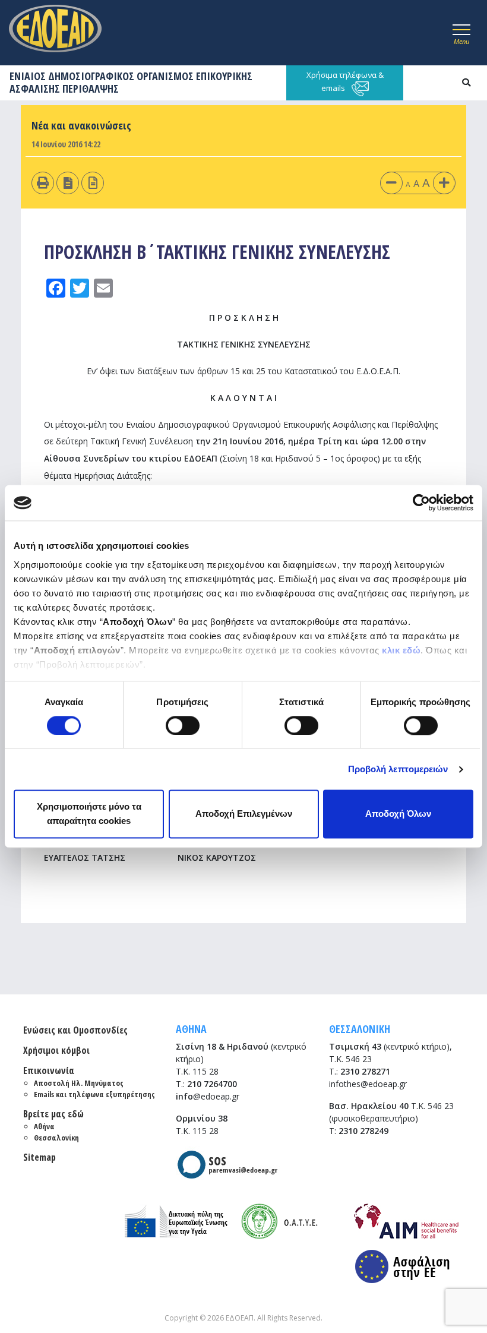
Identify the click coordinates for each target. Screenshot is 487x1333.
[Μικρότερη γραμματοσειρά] (391, 183)
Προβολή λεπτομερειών (398, 769)
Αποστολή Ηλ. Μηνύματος (79, 1083)
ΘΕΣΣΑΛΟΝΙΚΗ (359, 1029)
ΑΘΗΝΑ (191, 1029)
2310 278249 (363, 1130)
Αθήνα (44, 1126)
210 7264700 (212, 1083)
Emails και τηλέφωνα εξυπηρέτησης (94, 1094)
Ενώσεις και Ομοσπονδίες (75, 1030)
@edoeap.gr (207, 1096)
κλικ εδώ (401, 650)
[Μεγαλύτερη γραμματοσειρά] (444, 183)
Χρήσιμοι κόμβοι (56, 1050)
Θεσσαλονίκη (56, 1137)
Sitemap (39, 1157)
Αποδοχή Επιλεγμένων (243, 814)
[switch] (183, 725)
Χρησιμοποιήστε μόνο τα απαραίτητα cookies (89, 814)
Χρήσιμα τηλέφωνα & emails (345, 81)
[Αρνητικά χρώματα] (68, 183)
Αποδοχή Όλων (398, 814)
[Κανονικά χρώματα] (92, 183)
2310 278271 (365, 1071)
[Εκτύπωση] (43, 183)
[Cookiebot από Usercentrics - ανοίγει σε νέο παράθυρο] (421, 502)
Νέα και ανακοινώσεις (81, 125)
